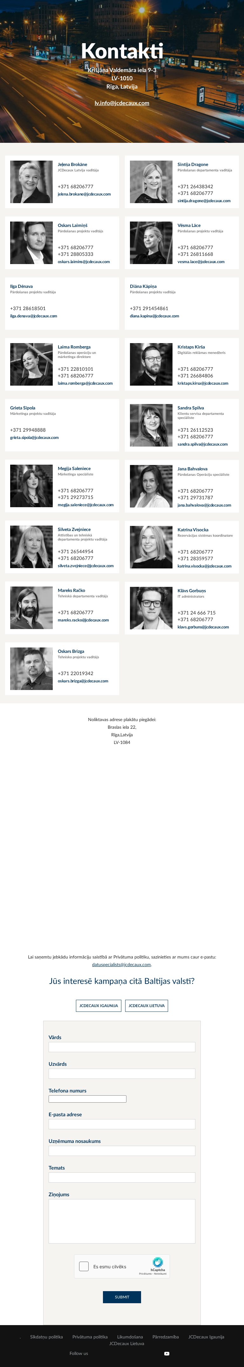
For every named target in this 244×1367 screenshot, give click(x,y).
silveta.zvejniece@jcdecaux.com (86, 566)
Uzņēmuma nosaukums (75, 1141)
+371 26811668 (195, 254)
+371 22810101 (75, 369)
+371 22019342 (75, 673)
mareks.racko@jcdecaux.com (83, 620)
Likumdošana (130, 1337)
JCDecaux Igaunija (206, 1337)
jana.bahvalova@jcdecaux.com (204, 505)
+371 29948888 (28, 430)
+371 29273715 (75, 497)
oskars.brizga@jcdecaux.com (83, 681)
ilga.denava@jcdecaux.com (33, 316)
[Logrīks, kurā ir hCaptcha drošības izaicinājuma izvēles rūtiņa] (122, 1266)
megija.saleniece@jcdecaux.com (86, 505)
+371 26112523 (195, 430)
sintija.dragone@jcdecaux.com (204, 201)
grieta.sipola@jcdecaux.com (34, 438)
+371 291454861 (149, 308)
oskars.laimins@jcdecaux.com (84, 262)
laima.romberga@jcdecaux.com (85, 384)
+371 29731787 (195, 497)
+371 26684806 (195, 376)
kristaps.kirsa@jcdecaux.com (203, 384)
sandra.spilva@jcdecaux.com (203, 444)
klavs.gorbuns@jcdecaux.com (203, 627)
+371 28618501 (28, 308)
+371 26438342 (195, 186)
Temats (57, 1168)
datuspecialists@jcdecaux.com (121, 965)
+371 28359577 (195, 558)
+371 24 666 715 (197, 613)
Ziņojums (59, 1194)
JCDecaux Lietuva (126, 1344)
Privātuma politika (90, 1337)
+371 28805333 (75, 254)
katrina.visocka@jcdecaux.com (204, 566)
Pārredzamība (165, 1337)
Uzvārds (58, 1064)
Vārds (55, 1037)
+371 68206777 (75, 186)
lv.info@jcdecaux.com (122, 103)
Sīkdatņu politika (46, 1337)
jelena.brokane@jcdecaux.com (84, 194)
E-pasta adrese (65, 1114)
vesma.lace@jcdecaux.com (201, 262)
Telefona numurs (67, 1090)
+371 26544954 (75, 551)
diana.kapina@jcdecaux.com (154, 316)
